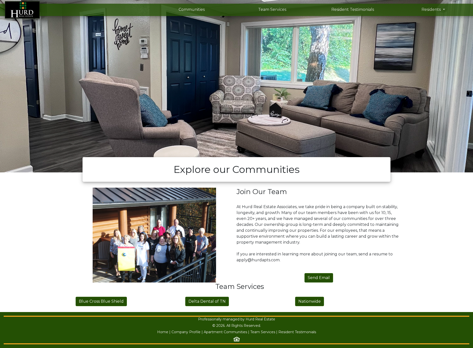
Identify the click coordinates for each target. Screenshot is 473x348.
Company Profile (186, 332)
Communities (192, 9)
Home (162, 332)
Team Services (272, 9)
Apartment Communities (225, 332)
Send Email (319, 277)
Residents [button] (432, 9)
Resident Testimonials (352, 9)
